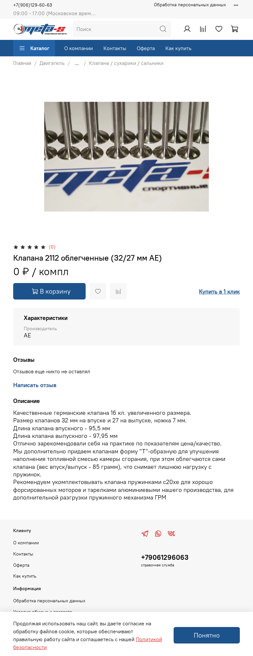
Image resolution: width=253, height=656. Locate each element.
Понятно (207, 635)
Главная (22, 63)
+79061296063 (164, 557)
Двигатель (52, 63)
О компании (78, 48)
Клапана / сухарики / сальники (126, 63)
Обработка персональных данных (190, 5)
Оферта (146, 48)
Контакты (114, 48)
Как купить (178, 48)
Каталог (39, 48)
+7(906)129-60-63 (32, 5)
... (77, 63)
